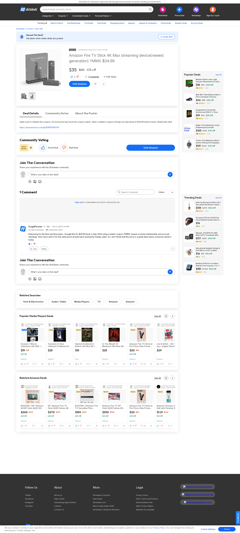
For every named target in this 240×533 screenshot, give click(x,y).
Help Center (59, 499)
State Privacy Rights (144, 506)
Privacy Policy (142, 495)
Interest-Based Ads (144, 502)
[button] (212, 11)
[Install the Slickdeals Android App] (197, 494)
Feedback (238, 518)
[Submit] (119, 192)
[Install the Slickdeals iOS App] (197, 502)
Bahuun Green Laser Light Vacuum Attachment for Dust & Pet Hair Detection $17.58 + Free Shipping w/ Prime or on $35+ (208, 80)
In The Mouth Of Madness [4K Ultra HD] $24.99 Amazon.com (113, 345)
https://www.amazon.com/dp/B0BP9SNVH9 (39, 127)
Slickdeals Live (99, 502)
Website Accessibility (145, 509)
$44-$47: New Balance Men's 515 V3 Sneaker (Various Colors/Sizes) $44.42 (208, 96)
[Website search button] (150, 9)
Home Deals (166, 23)
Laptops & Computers (148, 23)
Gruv (77, 359)
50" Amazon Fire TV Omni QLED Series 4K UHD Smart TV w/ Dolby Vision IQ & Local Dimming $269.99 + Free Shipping (60, 407)
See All (157, 316)
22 (25, 364)
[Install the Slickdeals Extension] (197, 486)
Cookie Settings (208, 529)
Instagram (29, 502)
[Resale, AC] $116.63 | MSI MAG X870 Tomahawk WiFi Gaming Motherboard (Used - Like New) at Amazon (208, 234)
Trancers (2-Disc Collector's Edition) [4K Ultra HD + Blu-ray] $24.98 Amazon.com (59, 345)
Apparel (131, 23)
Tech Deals (101, 23)
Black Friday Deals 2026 (103, 506)
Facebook (29, 499)
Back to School (57, 23)
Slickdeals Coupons (101, 495)
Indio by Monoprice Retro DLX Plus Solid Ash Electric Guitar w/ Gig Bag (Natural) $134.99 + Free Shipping (208, 203)
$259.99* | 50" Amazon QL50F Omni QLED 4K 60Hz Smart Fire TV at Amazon (32, 407)
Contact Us (59, 509)
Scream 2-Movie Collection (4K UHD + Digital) (31, 345)
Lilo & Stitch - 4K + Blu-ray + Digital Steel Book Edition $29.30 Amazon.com (168, 345)
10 (51, 426)
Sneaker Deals (181, 23)
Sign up (78, 202)
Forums (30, 29)
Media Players (81, 301)
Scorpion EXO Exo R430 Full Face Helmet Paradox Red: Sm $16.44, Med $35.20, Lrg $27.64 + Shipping (208, 219)
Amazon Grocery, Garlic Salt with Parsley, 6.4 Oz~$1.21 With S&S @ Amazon (168, 407)
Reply (44, 249)
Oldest (161, 192)
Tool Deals (88, 23)
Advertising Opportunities (65, 502)
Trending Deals (193, 197)
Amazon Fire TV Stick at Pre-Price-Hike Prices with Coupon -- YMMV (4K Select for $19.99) (140, 345)
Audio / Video (59, 301)
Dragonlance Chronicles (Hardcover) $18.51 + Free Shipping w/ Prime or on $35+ (208, 111)
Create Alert (168, 37)
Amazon (113, 301)
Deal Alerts (97, 499)
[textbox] (98, 174)
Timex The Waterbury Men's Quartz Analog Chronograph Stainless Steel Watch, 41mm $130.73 (207, 141)
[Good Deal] (43, 148)
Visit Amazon (79, 84)
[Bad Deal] (64, 148)
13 (133, 364)
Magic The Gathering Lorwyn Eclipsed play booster (208, 126)
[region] (120, 529)
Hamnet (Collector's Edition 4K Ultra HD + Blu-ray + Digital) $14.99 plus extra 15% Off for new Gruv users (86, 345)
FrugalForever (35, 227)
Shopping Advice (117, 23)
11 (78, 426)
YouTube (29, 506)
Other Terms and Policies (147, 499)
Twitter (28, 495)
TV (99, 301)
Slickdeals (20, 29)
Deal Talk (39, 29)
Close (227, 529)
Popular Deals (192, 74)
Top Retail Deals (73, 23)
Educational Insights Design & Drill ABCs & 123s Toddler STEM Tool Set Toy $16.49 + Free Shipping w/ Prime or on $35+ (208, 249)
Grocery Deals (197, 23)
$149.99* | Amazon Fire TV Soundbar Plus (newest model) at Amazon (86, 407)
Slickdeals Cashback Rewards (106, 509)
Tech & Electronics (33, 301)
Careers (57, 506)
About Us (58, 495)
